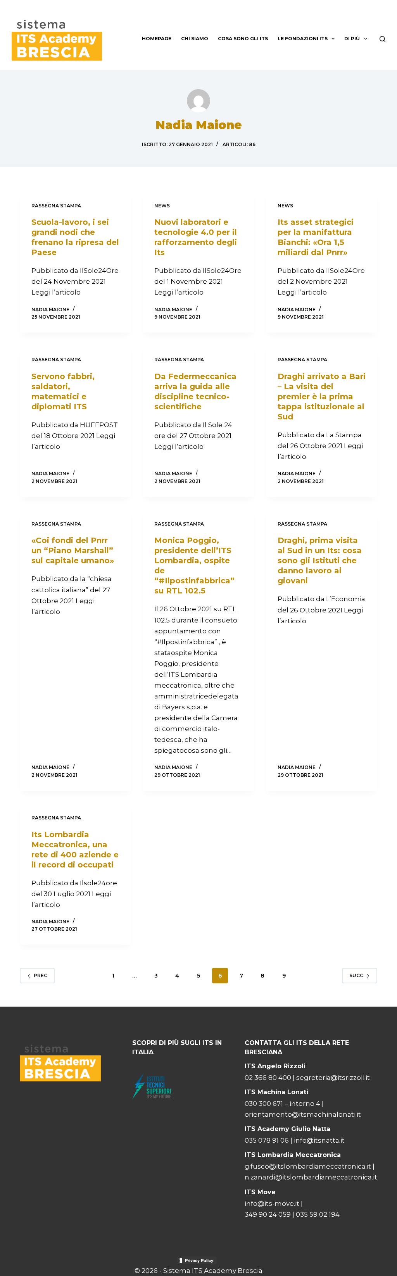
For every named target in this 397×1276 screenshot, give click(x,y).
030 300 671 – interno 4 (282, 1103)
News (162, 206)
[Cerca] (382, 39)
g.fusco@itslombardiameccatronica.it (308, 1166)
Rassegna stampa (56, 206)
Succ (356, 975)
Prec (40, 975)
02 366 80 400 (269, 1077)
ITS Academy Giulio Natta (287, 1129)
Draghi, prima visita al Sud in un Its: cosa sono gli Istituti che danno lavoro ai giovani (320, 560)
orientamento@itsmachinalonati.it (303, 1114)
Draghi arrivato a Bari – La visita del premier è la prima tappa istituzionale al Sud (322, 396)
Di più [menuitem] (352, 38)
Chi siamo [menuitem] (194, 38)
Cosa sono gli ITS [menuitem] (243, 38)
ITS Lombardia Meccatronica (293, 1155)
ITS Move (260, 1192)
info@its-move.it (272, 1203)
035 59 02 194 (318, 1214)
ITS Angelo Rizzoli (275, 1066)
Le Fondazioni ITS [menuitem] (303, 38)
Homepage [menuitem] (156, 38)
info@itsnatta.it (319, 1140)
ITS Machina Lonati (276, 1092)
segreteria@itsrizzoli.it (333, 1077)
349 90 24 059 (268, 1214)
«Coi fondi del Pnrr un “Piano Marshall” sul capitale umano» (72, 550)
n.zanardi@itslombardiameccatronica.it (311, 1177)
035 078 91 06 (267, 1140)
